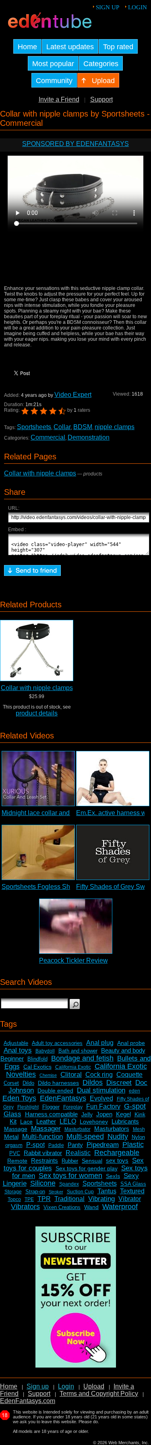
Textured (132, 1191)
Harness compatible (51, 1114)
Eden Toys (19, 1098)
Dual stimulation (101, 1090)
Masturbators (111, 1128)
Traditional (69, 1198)
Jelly (87, 1114)
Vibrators (25, 1207)
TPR (44, 1198)
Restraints (44, 1160)
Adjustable (16, 1043)
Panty (75, 1144)
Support (101, 99)
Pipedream (103, 1145)
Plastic (133, 1145)
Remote (17, 1160)
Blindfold (37, 1059)
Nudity (118, 1136)
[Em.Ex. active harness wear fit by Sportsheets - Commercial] (113, 778)
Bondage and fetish (82, 1058)
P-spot (35, 1144)
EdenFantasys (63, 1098)
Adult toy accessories (57, 1043)
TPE (29, 1199)
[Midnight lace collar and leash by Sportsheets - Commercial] (38, 778)
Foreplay (73, 1107)
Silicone (43, 1183)
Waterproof (120, 1207)
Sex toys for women (70, 1176)
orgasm (14, 1145)
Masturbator (77, 1129)
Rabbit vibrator (43, 1152)
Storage (13, 1192)
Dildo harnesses (58, 1083)
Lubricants (125, 1121)
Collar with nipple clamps (40, 473)
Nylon (138, 1137)
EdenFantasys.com (27, 1400)
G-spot (135, 1106)
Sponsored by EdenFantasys (75, 143)
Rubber (70, 1161)
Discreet (119, 1082)
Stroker (56, 1191)
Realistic (78, 1152)
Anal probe (131, 1043)
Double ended (55, 1090)
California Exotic (73, 1067)
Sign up (107, 7)
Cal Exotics (37, 1066)
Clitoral (71, 1074)
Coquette (129, 1074)
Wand (91, 1207)
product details (37, 713)
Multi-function (42, 1137)
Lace (26, 1121)
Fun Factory (103, 1106)
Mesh (139, 1129)
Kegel (123, 1114)
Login (137, 7)
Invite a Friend (59, 99)
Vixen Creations (62, 1207)
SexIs (113, 1176)
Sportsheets (34, 426)
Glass (12, 1114)
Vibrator (129, 1198)
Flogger (51, 1107)
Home (8, 1386)
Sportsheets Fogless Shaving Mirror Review (64, 886)
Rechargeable (116, 1153)
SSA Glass (133, 1184)
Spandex (69, 1184)
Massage (15, 1129)
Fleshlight (28, 1107)
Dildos (93, 1082)
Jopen (104, 1114)
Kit (13, 1121)
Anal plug (100, 1042)
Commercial (48, 437)
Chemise (48, 1075)
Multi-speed (85, 1136)
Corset (11, 1083)
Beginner (12, 1058)
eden (134, 1091)
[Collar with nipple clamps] (36, 650)
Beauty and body (123, 1050)
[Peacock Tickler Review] (75, 926)
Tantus (106, 1191)
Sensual (92, 1160)
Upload (93, 1386)
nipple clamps (114, 426)
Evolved (101, 1098)
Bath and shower (77, 1051)
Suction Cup (80, 1192)
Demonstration (89, 437)
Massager (46, 1128)
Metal (11, 1136)
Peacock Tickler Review (73, 960)
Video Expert (72, 394)
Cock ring (99, 1074)
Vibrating (101, 1199)
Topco (14, 1199)
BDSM (82, 426)
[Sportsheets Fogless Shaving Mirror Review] (38, 852)
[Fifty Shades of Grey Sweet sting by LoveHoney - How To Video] (113, 852)
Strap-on (35, 1192)
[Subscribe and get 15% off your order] (75, 1365)
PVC (14, 1153)
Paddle (56, 1145)
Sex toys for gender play (87, 1168)
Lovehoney (94, 1121)
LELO (68, 1121)
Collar (62, 426)
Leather (46, 1121)
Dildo (28, 1083)
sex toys (117, 1160)
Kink (139, 1114)
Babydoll (45, 1051)
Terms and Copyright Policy (99, 1393)
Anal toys (18, 1050)
